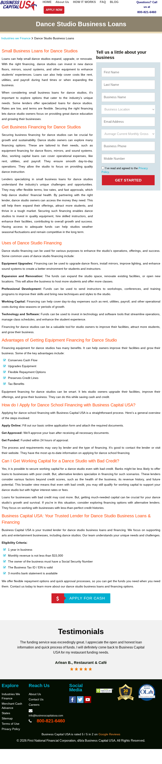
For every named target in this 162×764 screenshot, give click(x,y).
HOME (47, 2)
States (6, 713)
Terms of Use (10, 723)
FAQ (103, 2)
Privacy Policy (11, 729)
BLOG (114, 2)
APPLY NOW (54, 9)
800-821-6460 (146, 12)
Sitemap (7, 718)
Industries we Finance (16, 38)
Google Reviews (109, 734)
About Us (62, 2)
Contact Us (36, 699)
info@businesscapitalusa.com (46, 715)
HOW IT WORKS (84, 2)
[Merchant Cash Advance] (18, 10)
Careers (34, 704)
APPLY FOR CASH (87, 598)
